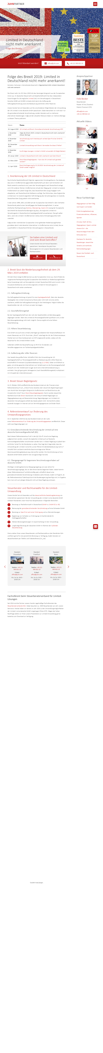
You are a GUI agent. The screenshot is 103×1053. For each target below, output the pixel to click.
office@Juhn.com (82, 111)
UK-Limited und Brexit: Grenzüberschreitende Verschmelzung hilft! (41, 129)
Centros (28, 208)
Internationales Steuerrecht (30, 85)
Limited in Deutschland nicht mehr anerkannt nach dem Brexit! (40, 156)
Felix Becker (82, 99)
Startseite (10, 85)
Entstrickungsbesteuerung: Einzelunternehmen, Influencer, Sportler (87, 214)
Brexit (23, 396)
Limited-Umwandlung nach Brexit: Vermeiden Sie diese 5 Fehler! (41, 145)
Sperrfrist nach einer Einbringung (32, 512)
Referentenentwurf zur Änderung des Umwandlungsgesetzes (31, 421)
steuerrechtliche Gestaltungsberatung (47, 495)
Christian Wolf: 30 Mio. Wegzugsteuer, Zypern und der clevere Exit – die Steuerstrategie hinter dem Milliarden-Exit (86, 228)
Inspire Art (44, 208)
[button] (5, 567)
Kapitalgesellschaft (44, 297)
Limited (30, 98)
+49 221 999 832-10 (76, 63)
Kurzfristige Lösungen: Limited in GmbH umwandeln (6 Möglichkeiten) (42, 151)
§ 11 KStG (45, 362)
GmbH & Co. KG (54, 504)
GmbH (45, 504)
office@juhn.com (53, 63)
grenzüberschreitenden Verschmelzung (34, 508)
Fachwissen (17, 85)
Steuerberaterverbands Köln (17, 606)
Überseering (36, 208)
